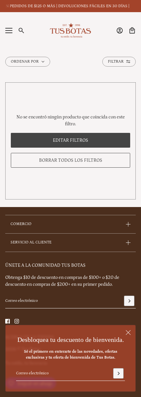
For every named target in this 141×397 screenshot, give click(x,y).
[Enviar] (118, 373)
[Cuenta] (119, 30)
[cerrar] (128, 332)
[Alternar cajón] (8, 30)
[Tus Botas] (70, 30)
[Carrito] (132, 30)
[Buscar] (21, 30)
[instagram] (16, 321)
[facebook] (7, 321)
